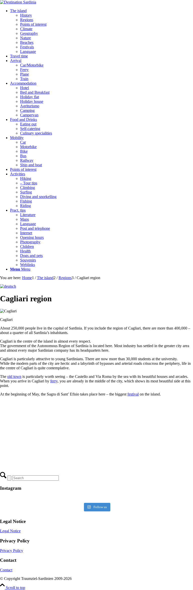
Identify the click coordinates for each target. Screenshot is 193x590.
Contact (6, 570)
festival (133, 394)
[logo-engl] (18, 2)
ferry (54, 381)
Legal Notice (10, 531)
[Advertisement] (96, 436)
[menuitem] (101, 31)
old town (14, 376)
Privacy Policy (11, 550)
